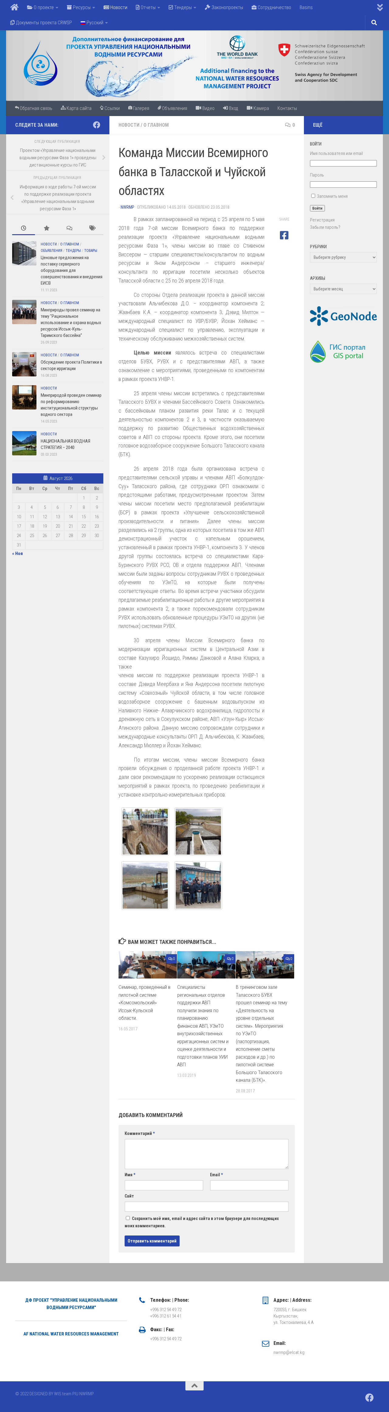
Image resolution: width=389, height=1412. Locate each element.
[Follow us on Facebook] (96, 125)
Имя (130, 1174)
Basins (306, 7)
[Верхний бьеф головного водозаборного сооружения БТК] (145, 831)
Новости (129, 125)
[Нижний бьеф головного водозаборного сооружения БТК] (198, 831)
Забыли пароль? (325, 227)
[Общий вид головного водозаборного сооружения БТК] (145, 885)
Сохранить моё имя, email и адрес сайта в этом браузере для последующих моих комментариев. (202, 1222)
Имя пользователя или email (336, 153)
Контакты (287, 108)
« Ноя (17, 553)
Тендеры (73, 250)
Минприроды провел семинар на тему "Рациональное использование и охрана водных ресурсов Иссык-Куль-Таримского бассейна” (71, 322)
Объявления (51, 250)
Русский (94, 23)
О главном (156, 125)
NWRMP (127, 207)
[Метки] (92, 228)
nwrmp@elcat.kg (289, 1352)
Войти (317, 208)
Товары (90, 250)
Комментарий (140, 1133)
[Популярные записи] (46, 228)
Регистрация (322, 220)
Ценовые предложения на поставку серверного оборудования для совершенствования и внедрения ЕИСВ (71, 270)
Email (216, 1174)
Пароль (317, 175)
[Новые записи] (23, 228)
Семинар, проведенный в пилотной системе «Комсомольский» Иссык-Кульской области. (144, 1002)
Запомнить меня (332, 196)
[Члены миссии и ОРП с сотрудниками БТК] (198, 885)
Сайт (129, 1196)
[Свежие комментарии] (69, 228)
